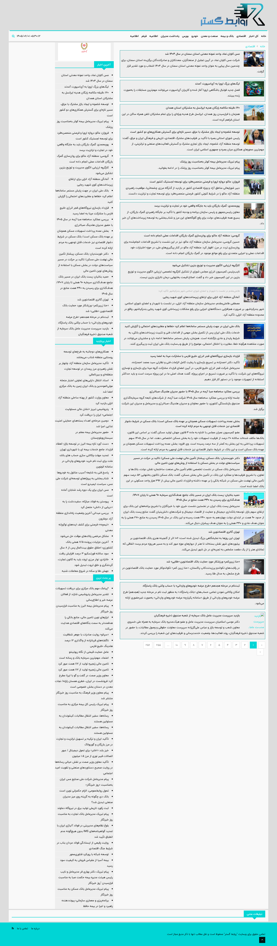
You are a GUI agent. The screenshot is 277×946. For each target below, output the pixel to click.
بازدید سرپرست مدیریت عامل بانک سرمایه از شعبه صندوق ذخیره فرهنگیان (197, 615)
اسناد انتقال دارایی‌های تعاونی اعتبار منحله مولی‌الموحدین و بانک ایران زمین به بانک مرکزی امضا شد (86, 386)
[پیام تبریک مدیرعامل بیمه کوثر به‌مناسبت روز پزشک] (254, 166)
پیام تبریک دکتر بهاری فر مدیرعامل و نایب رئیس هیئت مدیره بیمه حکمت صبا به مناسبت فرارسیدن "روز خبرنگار (85, 877)
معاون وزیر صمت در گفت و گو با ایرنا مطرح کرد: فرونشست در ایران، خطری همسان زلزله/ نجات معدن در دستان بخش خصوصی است (84, 681)
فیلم (144, 36)
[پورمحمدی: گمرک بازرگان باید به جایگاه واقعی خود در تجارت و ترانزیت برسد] (254, 211)
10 (177, 645)
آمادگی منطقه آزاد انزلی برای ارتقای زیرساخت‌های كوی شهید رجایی (201, 297)
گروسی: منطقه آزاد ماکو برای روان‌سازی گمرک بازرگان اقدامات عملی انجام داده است (192, 235)
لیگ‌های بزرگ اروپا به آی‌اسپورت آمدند (217, 83)
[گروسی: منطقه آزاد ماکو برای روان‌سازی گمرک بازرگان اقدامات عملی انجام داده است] (254, 240)
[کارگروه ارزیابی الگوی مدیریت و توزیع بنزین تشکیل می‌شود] (254, 270)
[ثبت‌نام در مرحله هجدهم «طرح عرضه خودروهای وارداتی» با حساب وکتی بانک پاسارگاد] (254, 590)
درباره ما (35, 928)
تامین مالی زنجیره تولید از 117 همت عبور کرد (83, 663)
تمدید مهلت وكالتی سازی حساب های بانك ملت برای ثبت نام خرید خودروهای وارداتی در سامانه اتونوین (86, 461)
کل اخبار (253, 36)
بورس (185, 36)
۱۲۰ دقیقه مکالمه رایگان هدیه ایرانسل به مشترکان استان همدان (203, 107)
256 (148, 645)
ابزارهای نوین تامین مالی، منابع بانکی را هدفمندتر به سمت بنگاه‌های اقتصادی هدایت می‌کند (87, 623)
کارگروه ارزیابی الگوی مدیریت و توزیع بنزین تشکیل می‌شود (206, 265)
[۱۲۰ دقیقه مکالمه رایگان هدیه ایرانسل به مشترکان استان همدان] (254, 113)
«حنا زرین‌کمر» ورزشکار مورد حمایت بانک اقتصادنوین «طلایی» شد (203, 561)
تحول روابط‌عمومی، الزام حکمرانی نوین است (84, 790)
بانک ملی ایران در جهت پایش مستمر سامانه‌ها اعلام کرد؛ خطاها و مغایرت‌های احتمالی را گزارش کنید (182, 326)
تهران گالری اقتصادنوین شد (224, 531)
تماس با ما (22, 928)
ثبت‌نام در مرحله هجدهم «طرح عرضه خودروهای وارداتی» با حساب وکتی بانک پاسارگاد (191, 585)
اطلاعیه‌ (153, 36)
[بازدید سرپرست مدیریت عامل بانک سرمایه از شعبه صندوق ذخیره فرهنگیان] (254, 620)
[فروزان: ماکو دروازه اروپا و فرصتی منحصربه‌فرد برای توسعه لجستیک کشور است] (254, 186)
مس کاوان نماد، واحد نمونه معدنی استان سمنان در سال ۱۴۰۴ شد (202, 53)
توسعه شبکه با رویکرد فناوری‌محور (89, 854)
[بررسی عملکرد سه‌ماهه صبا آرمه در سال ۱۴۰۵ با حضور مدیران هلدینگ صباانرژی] (254, 396)
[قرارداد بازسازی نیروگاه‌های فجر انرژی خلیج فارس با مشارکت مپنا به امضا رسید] (254, 361)
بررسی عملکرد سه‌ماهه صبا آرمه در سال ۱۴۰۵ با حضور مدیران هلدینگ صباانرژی (194, 391)
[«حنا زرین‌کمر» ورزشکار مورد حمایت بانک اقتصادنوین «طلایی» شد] (254, 566)
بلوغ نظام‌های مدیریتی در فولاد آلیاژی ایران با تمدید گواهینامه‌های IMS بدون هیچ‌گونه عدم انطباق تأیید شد (85, 831)
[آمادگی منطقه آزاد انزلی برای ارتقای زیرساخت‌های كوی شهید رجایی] (254, 294)
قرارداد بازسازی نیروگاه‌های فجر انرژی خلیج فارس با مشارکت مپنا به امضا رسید (195, 356)
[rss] (13, 928)
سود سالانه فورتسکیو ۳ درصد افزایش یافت (84, 553)
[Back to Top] (262, 940)
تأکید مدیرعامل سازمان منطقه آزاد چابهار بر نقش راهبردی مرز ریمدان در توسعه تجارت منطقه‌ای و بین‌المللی (86, 369)
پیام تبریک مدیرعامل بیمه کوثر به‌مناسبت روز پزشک (210, 161)
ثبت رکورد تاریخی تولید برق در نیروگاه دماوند (83, 808)
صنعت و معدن (209, 36)
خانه (263, 36)
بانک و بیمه (227, 36)
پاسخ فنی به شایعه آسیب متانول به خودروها (83, 472)
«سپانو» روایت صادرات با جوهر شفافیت (86, 634)
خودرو (194, 36)
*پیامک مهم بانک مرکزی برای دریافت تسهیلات (82, 588)
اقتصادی (241, 36)
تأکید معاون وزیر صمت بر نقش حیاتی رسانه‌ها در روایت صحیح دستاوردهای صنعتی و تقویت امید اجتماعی (84, 767)
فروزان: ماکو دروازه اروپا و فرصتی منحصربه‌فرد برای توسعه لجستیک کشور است (195, 181)
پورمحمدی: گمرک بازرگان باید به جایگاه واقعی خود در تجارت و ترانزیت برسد (197, 205)
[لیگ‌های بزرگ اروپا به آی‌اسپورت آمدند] (254, 88)
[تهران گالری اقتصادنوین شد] (254, 537)
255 (158, 645)
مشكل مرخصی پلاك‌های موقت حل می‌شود (84, 536)
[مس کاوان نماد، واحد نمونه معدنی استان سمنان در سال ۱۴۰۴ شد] (254, 59)
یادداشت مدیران (170, 36)
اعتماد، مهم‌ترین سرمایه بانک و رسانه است (84, 657)
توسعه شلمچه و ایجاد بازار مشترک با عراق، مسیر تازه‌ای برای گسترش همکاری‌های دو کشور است (185, 131)
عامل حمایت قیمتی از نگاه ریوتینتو (89, 652)
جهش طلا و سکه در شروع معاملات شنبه (85, 570)
